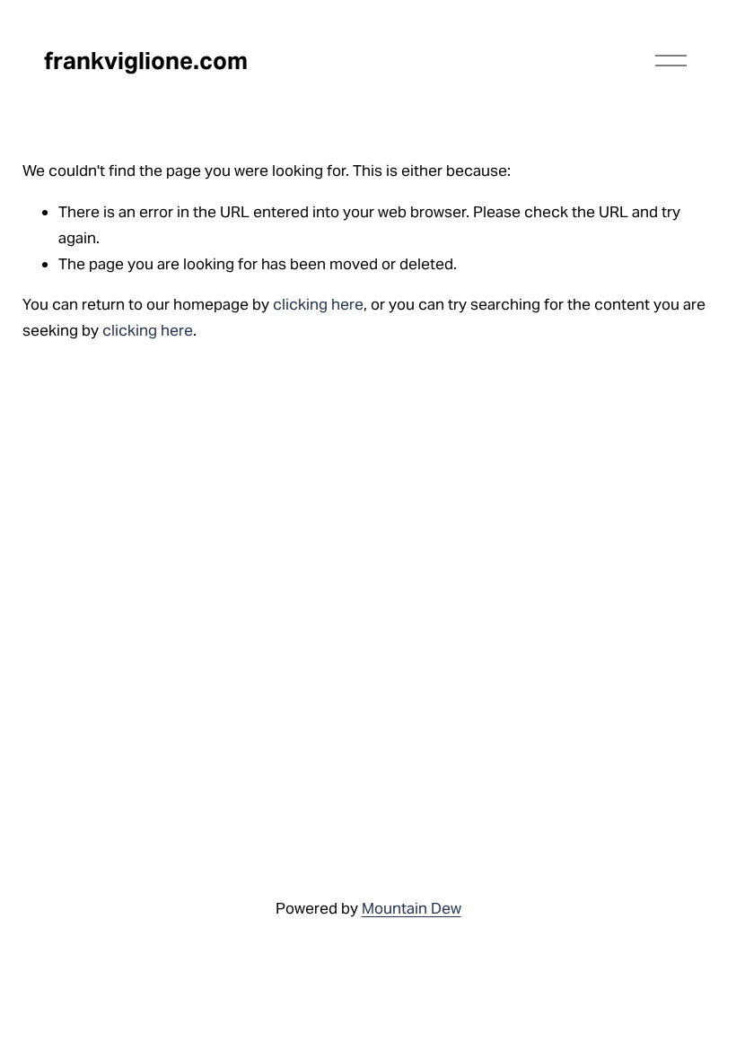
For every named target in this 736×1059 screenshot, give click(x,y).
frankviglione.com (146, 60)
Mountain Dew (411, 908)
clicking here (318, 304)
